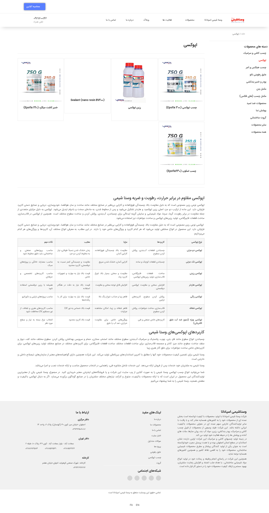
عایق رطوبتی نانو (258, 75)
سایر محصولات (258, 125)
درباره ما (129, 20)
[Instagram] (151, 478)
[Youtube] (129, 478)
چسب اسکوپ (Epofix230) (181, 171)
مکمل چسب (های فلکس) (252, 96)
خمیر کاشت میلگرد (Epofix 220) (41, 108)
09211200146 (40, 18)
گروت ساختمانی (258, 118)
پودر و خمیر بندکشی (256, 82)
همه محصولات (258, 132)
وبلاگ (146, 20)
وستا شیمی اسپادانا (213, 20)
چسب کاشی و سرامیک (254, 53)
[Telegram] (158, 478)
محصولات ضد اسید (256, 103)
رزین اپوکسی (134, 108)
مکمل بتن (261, 89)
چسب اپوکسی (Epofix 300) (181, 108)
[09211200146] (54, 20)
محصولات (189, 20)
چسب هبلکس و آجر (256, 68)
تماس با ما (111, 20)
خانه (243, 34)
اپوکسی (262, 60)
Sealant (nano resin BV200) (87, 100)
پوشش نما (261, 111)
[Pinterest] (144, 478)
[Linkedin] (136, 478)
